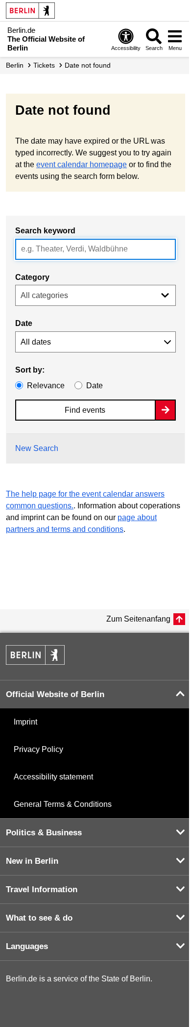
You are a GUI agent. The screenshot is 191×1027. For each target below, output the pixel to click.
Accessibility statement (53, 777)
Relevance (46, 385)
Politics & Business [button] (44, 832)
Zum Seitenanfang (138, 619)
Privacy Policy (38, 749)
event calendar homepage (81, 164)
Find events (85, 410)
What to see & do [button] (39, 918)
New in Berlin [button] (32, 861)
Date (23, 323)
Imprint (25, 722)
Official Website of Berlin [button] (55, 694)
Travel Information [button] (41, 889)
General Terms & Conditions (63, 804)
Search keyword (45, 230)
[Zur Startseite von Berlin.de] (35, 662)
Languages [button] (27, 946)
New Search (36, 448)
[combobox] (95, 249)
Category (32, 277)
